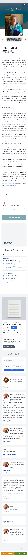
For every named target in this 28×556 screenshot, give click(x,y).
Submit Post (14, 369)
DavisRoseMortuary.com (10, 185)
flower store (17, 194)
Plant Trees (20, 267)
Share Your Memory (8, 346)
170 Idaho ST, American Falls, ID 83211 (14, 265)
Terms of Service (18, 550)
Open (14, 209)
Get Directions (8, 267)
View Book (6, 327)
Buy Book (14, 327)
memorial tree (18, 192)
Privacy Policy (10, 550)
